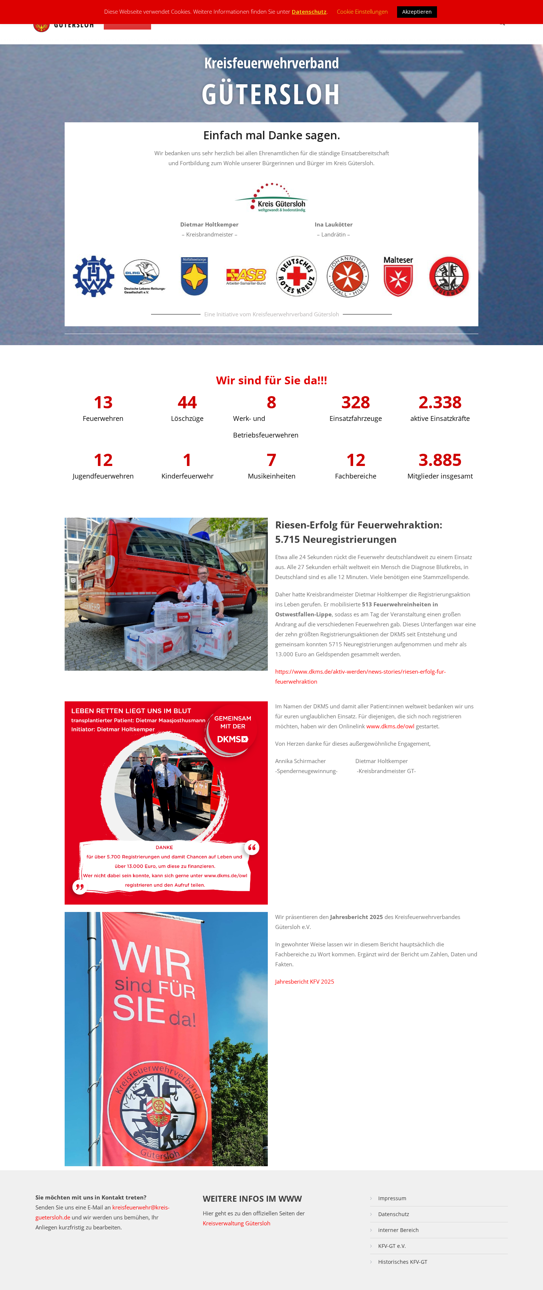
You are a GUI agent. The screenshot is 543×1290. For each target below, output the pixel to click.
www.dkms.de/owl (390, 726)
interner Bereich (398, 1229)
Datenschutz (393, 1214)
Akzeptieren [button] (417, 11)
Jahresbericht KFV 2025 (304, 981)
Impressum (392, 1198)
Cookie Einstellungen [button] (362, 11)
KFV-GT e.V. (392, 1245)
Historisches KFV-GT (402, 1261)
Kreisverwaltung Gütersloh (236, 1223)
